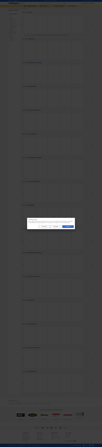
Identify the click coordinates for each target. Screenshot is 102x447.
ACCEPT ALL (68, 226)
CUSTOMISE (55, 226)
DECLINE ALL (44, 226)
